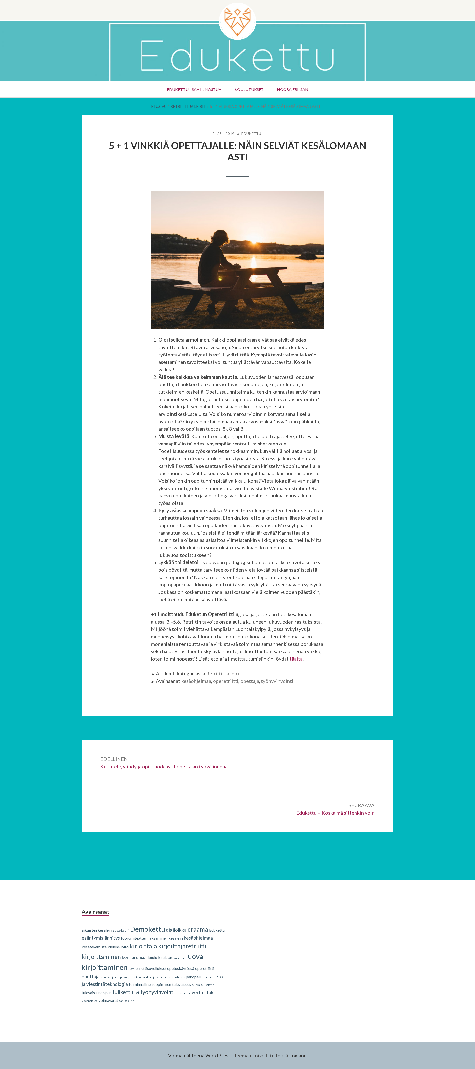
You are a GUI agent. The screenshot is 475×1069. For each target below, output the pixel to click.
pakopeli (193, 976)
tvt (136, 992)
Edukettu (217, 930)
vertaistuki (203, 992)
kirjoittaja (143, 946)
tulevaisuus (181, 984)
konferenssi (134, 957)
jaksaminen (157, 938)
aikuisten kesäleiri (97, 930)
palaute (206, 977)
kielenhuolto (118, 946)
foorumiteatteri (134, 938)
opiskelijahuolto (128, 977)
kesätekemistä (94, 946)
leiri (182, 957)
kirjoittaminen (101, 956)
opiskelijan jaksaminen (153, 977)
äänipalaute (126, 1000)
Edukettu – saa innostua (194, 89)
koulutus (165, 957)
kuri (176, 957)
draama (198, 929)
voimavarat (108, 1000)
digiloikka (176, 930)
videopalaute (90, 1000)
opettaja (249, 681)
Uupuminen (183, 993)
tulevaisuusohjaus (96, 992)
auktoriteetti (121, 930)
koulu (152, 957)
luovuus (133, 968)
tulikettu (122, 992)
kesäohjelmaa (196, 681)
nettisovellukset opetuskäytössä (166, 968)
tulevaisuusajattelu (204, 984)
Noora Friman (292, 89)
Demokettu (147, 929)
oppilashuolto (177, 977)
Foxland (298, 1055)
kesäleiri (175, 938)
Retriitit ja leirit (223, 673)
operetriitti (225, 681)
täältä (296, 659)
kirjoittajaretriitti (182, 946)
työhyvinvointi (277, 681)
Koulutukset (249, 89)
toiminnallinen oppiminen (150, 984)
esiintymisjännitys (101, 938)
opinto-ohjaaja (109, 977)
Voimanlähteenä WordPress (199, 1055)
